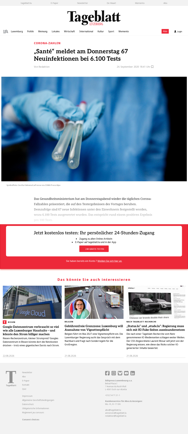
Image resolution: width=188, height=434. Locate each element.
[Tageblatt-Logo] (11, 382)
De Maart (111, 2)
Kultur (101, 31)
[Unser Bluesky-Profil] (120, 374)
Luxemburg (17, 31)
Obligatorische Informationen (35, 408)
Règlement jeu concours (33, 412)
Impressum (27, 396)
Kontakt (25, 384)
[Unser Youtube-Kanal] (126, 374)
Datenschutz (28, 404)
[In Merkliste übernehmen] (152, 67)
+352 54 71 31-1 (112, 395)
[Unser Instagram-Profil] (113, 374)
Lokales (56, 31)
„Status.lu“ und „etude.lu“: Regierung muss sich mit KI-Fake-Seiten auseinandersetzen (155, 328)
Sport (111, 31)
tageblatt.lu (26, 2)
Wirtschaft (69, 31)
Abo (165, 2)
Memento (140, 2)
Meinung (42, 31)
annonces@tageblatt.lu (115, 412)
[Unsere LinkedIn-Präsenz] (132, 374)
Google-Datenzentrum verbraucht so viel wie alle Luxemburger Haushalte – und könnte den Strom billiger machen (31, 330)
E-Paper (54, 2)
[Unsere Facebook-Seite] (107, 374)
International (86, 31)
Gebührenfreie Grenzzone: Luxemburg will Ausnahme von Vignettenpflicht (94, 328)
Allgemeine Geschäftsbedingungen (38, 400)
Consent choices (30, 419)
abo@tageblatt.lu (113, 410)
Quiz (24, 388)
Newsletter (82, 2)
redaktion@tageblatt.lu (115, 415)
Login (179, 31)
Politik (30, 31)
